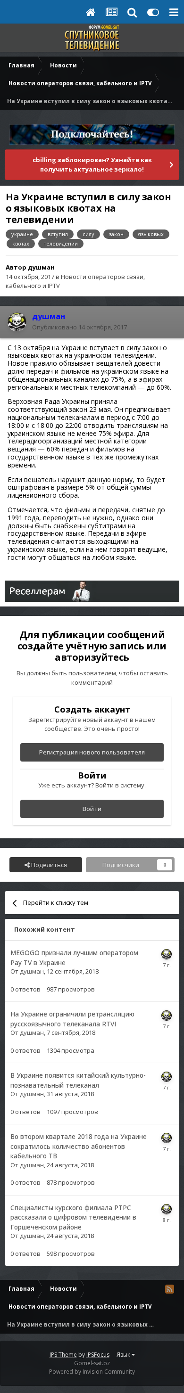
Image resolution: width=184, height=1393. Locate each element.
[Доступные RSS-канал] (169, 1289)
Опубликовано (79, 327)
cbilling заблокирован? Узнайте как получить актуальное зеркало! (92, 164)
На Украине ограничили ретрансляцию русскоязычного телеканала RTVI (72, 1018)
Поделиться (48, 864)
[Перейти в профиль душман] (17, 321)
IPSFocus (97, 1355)
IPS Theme (63, 1355)
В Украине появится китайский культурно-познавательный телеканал (78, 1080)
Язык (124, 1355)
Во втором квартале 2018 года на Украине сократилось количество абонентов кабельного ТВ (78, 1146)
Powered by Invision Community (92, 1372)
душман (41, 267)
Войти (92, 808)
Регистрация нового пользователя (92, 752)
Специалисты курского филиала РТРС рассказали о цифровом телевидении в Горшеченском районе (73, 1217)
